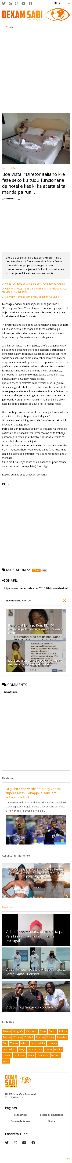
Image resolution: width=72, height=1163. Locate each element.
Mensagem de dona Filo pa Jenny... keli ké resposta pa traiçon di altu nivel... (35, 662)
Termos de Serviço (20, 1121)
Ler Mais (36, 887)
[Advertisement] (36, 72)
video (6, 1061)
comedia (52, 1043)
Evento (52, 1031)
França (7, 1037)
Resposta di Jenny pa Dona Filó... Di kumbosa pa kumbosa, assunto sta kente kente (35, 629)
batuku (24, 1043)
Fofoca (13, 168)
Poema (39, 1037)
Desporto (31, 1031)
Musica (51, 1121)
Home (4, 168)
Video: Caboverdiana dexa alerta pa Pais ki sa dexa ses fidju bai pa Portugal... (34, 936)
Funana (17, 1037)
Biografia (18, 1031)
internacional (35, 1049)
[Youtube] (23, 3)
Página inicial (20, 1114)
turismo (55, 1055)
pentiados (19, 1055)
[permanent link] (19, 198)
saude (31, 1055)
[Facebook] (30, 3)
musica (58, 1049)
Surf (5, 1043)
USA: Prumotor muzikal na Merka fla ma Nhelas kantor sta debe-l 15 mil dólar (34, 290)
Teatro (14, 1043)
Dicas (43, 1031)
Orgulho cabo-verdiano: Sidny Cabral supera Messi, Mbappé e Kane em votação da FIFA (33, 793)
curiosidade (9, 1049)
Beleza (7, 1031)
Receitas (62, 1037)
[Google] (10, 3)
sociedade (43, 1055)
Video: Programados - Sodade (30, 1007)
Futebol (28, 1037)
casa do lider (38, 1043)
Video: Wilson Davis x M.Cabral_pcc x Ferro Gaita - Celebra (35, 971)
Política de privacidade (51, 1114)
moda (48, 1049)
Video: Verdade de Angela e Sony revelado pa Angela (35, 283)
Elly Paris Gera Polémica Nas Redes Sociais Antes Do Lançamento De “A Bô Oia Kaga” (36, 873)
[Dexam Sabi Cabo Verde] (36, 19)
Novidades (9, 907)
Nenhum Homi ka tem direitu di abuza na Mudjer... (33, 296)
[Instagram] (16, 3)
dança (22, 1049)
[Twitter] (4, 3)
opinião (7, 1055)
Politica (50, 1037)
